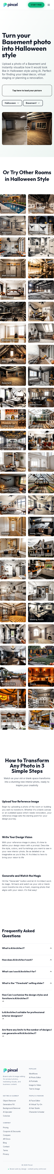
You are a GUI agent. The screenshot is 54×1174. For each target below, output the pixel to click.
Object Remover (9, 1101)
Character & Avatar (36, 1112)
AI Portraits (33, 1081)
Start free (36, 5)
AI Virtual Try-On (35, 1104)
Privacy (6, 1154)
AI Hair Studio (34, 1108)
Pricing (5, 1128)
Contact (6, 1147)
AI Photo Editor (35, 1077)
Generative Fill (8, 1104)
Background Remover (11, 1108)
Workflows (33, 1074)
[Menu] (48, 5)
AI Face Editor (34, 1101)
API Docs (6, 1139)
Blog (5, 1143)
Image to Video (35, 1085)
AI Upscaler (7, 1112)
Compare (6, 1135)
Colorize (6, 1116)
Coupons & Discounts (12, 1131)
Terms (5, 1150)
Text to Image (34, 1089)
